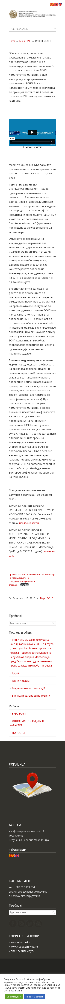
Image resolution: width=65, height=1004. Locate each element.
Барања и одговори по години (31, 695)
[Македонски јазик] (52, 4)
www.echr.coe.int (20, 942)
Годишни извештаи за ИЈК (28, 688)
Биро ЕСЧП (25, 40)
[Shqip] (56, 4)
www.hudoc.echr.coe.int (24, 946)
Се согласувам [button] (14, 996)
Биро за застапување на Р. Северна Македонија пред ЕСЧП (32, 13)
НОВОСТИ (18, 733)
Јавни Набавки (21, 680)
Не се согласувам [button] (34, 996)
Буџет (15, 673)
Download (24, 584)
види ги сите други (22, 951)
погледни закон (29, 523)
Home (12, 40)
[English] (61, 4)
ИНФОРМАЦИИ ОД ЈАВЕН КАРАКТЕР (27, 723)
